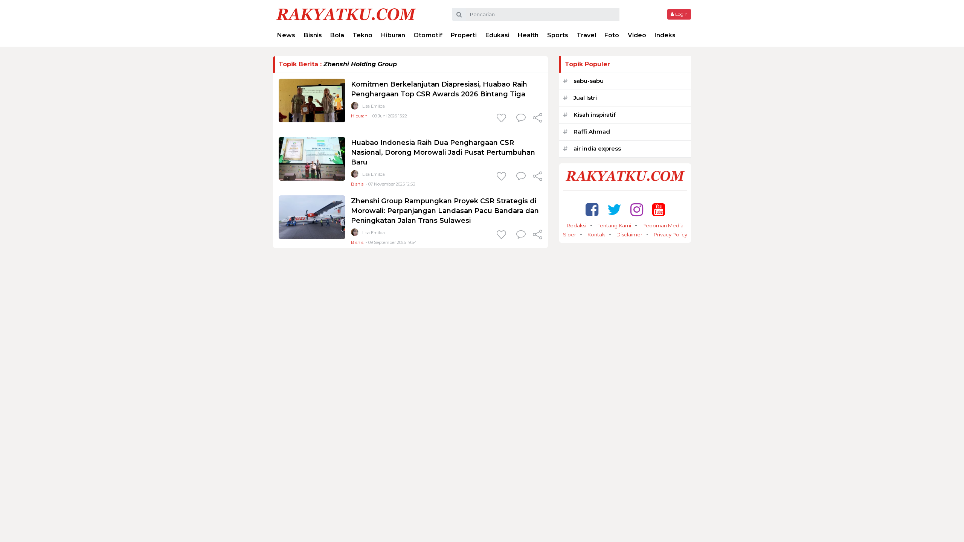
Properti (464, 35)
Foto (611, 35)
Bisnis (313, 35)
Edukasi (497, 35)
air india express (597, 148)
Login (681, 14)
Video (637, 35)
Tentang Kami (614, 225)
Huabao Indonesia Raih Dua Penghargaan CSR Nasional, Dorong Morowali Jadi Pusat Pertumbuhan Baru (443, 152)
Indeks (665, 35)
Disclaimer (629, 234)
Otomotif (427, 35)
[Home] (346, 13)
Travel (586, 35)
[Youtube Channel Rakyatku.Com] (658, 209)
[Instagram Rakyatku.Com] (637, 209)
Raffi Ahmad (592, 131)
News (286, 35)
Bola (337, 35)
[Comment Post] (521, 118)
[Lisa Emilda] (354, 107)
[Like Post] (503, 118)
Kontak (596, 234)
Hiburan (393, 35)
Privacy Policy (670, 234)
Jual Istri (585, 97)
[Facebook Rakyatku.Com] (592, 209)
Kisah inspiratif (595, 114)
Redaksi (576, 225)
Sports (557, 35)
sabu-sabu (589, 80)
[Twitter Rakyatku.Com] (614, 209)
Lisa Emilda (373, 106)
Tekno (362, 35)
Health (528, 35)
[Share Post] (537, 118)
